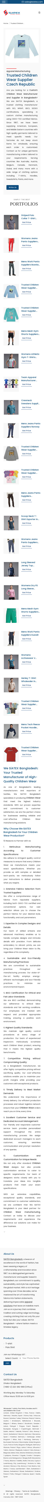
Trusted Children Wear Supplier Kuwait (30, 309)
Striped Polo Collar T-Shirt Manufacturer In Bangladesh (29, 217)
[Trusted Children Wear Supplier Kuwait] (11, 314)
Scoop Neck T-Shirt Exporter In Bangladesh (29, 518)
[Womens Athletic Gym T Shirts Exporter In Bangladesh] (11, 361)
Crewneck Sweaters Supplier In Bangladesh (30, 402)
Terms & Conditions (30, 1491)
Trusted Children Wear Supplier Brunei (30, 471)
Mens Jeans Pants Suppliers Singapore (30, 494)
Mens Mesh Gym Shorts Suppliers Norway (29, 610)
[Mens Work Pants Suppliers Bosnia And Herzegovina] (11, 268)
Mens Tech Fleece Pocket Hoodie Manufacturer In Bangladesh (30, 726)
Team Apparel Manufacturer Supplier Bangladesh (28, 379)
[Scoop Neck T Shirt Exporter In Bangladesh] (11, 523)
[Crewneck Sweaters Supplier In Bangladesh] (11, 407)
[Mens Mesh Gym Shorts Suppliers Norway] (11, 615)
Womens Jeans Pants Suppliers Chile (29, 541)
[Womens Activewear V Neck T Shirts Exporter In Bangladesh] (11, 662)
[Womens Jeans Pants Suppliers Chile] (11, 546)
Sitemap (9, 1491)
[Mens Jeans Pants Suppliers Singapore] (11, 500)
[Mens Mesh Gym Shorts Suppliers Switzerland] (11, 338)
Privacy (17, 1491)
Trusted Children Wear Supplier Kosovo (30, 286)
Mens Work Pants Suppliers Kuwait (30, 633)
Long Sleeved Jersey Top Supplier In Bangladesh (28, 564)
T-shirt (9, 1343)
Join (7, 1363)
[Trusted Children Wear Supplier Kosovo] (11, 291)
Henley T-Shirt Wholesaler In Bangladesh (28, 680)
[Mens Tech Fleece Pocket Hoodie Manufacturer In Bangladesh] (11, 731)
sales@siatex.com (34, 2)
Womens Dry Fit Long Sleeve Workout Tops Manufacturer (29, 587)
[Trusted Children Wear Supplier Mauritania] (11, 453)
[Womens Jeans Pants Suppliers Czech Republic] (11, 245)
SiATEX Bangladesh (13, 1259)
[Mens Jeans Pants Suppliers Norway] (11, 430)
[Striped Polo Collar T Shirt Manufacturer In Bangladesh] (11, 222)
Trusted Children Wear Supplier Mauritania (30, 448)
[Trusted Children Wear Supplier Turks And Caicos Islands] (11, 708)
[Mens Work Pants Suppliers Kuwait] (11, 638)
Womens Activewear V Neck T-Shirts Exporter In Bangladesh (28, 656)
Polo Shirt (10, 1347)
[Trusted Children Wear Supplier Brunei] (11, 476)
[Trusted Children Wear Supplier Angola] (11, 754)
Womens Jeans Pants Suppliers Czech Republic (29, 240)
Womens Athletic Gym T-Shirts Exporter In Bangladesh (30, 356)
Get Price (26, 222)
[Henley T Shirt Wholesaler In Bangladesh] (11, 685)
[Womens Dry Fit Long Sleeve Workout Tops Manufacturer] (11, 592)
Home (6, 23)
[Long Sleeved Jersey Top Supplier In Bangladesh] (11, 569)
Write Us (12, 187)
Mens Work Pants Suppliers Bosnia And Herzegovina (30, 263)
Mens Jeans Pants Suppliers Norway (30, 425)
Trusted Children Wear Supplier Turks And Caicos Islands (30, 703)
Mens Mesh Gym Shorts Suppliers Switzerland (29, 333)
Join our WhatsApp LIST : (15, 1354)
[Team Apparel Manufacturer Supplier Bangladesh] (11, 384)
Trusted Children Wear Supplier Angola (30, 749)
